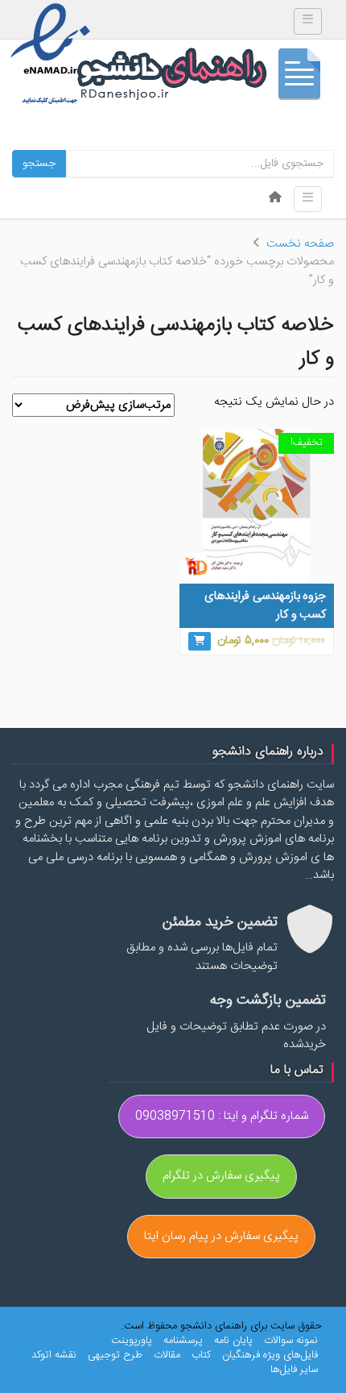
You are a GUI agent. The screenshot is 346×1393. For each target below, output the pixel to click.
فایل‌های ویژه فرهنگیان (270, 1355)
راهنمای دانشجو (205, 78)
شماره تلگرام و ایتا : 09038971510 (221, 1116)
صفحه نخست (300, 244)
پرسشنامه (183, 1340)
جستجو (39, 163)
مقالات (167, 1355)
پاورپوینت (131, 1340)
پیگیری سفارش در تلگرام (221, 1176)
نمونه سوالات (291, 1340)
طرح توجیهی (115, 1355)
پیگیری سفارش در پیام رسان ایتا (221, 1236)
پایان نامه (233, 1340)
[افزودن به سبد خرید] (199, 641)
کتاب (201, 1355)
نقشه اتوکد (53, 1355)
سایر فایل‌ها (294, 1369)
